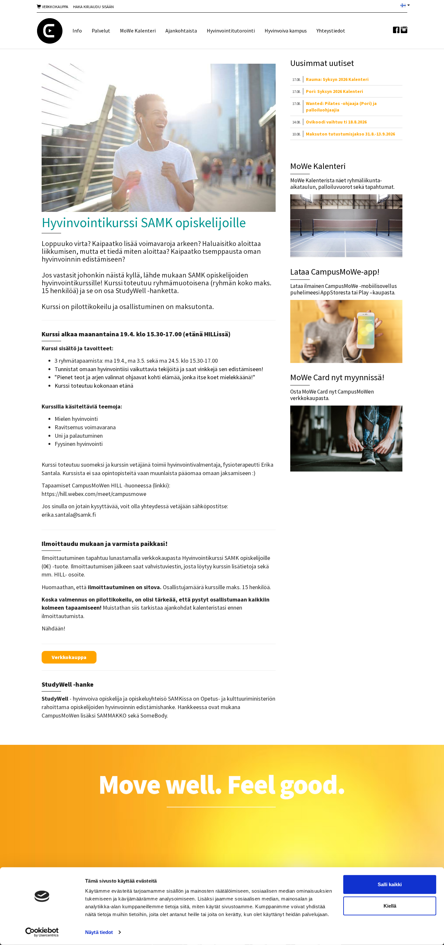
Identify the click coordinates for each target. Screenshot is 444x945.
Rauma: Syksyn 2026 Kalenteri (337, 79)
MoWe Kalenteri (138, 30)
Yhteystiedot (331, 30)
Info (77, 30)
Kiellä (390, 905)
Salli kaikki (390, 884)
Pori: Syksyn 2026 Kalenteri (334, 91)
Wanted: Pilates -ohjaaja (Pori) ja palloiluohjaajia (341, 106)
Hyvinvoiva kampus (286, 30)
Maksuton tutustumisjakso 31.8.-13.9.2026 (350, 134)
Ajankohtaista (181, 30)
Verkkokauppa (54, 6)
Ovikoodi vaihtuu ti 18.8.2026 (336, 122)
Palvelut (101, 30)
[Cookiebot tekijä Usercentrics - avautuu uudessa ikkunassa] (42, 932)
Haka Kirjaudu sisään (93, 6)
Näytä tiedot (99, 932)
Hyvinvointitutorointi (231, 30)
